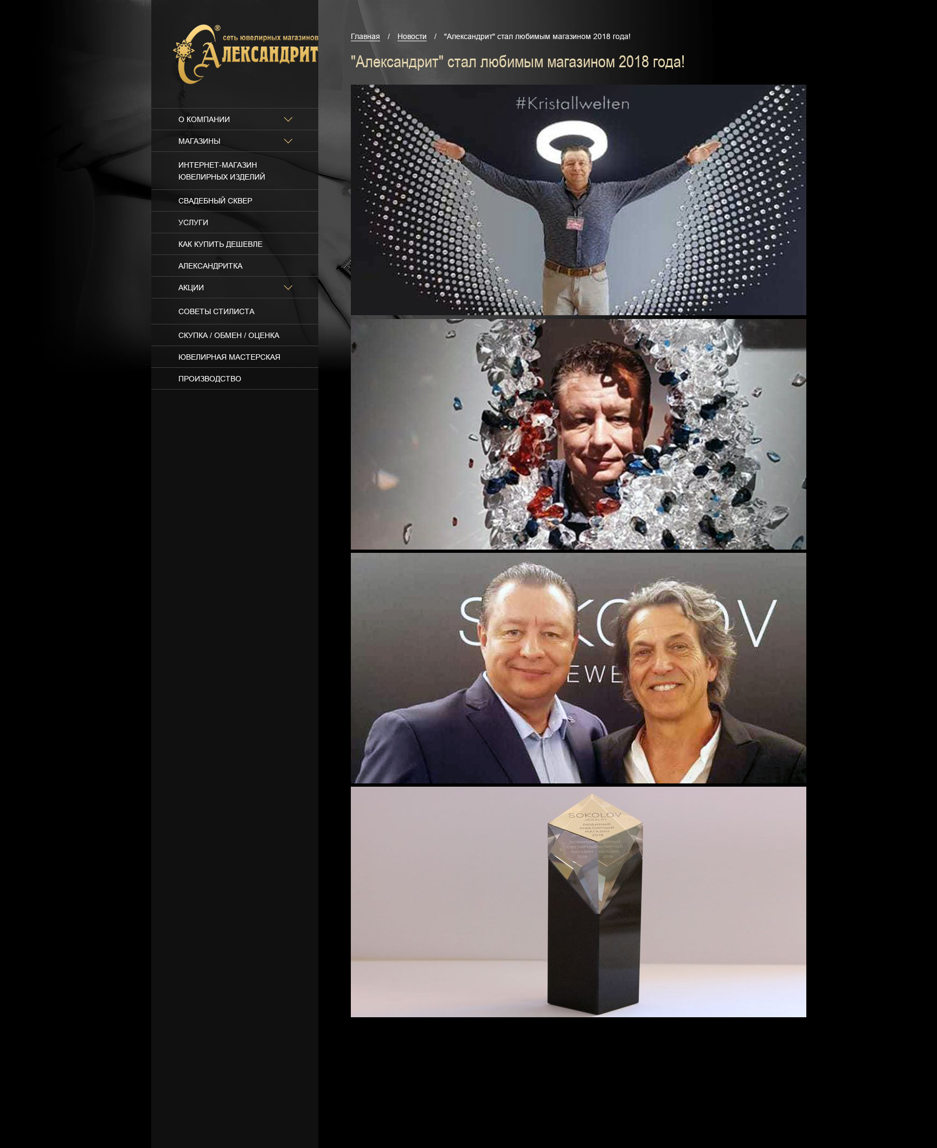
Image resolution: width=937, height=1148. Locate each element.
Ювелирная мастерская (229, 357)
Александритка (210, 266)
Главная (365, 36)
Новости (412, 36)
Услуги (193, 222)
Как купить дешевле (220, 244)
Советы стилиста (216, 311)
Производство (209, 378)
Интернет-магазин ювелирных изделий (221, 171)
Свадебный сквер (215, 200)
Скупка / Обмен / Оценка (228, 335)
